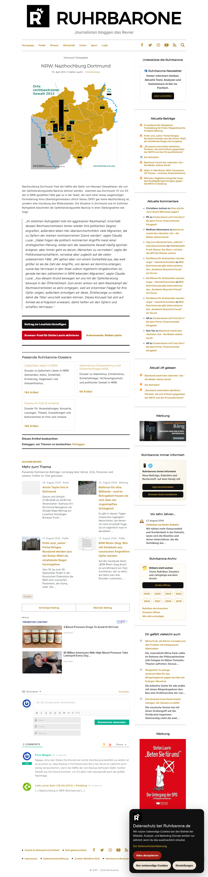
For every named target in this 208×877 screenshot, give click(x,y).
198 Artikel (31, 426)
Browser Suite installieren (162, 494)
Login (105, 45)
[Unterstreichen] (46, 713)
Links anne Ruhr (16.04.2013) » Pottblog (61, 785)
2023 (179, 593)
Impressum (31, 858)
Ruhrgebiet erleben (76, 850)
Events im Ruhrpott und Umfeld (42, 850)
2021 (157, 601)
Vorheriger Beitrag (49, 607)
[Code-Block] (68, 713)
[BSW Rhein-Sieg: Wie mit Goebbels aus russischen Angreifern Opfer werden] (87, 543)
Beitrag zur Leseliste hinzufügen (45, 324)
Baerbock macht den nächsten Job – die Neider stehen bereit (164, 163)
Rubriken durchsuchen (155, 608)
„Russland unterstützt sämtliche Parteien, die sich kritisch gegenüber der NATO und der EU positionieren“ (164, 149)
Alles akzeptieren (147, 855)
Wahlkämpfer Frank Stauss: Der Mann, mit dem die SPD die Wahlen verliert (165, 249)
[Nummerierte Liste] (55, 713)
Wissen (54, 45)
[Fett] (37, 713)
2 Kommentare (92, 72)
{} (73, 712)
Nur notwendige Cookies (152, 865)
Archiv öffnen (163, 585)
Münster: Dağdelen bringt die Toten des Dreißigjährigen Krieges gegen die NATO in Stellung (163, 181)
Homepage (28, 45)
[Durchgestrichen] (50, 713)
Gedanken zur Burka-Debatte (162, 524)
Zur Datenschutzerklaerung (150, 846)
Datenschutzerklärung (55, 858)
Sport (94, 45)
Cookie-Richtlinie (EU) (87, 858)
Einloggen (78, 444)
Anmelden (123, 691)
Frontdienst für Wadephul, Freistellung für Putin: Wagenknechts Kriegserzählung (164, 128)
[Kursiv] (41, 713)
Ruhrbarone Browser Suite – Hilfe (124, 858)
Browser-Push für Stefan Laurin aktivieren (52, 335)
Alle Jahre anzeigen (153, 616)
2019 (179, 601)
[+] (78, 712)
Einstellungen (184, 865)
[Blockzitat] (64, 713)
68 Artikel (85, 391)
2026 (147, 593)
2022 (147, 601)
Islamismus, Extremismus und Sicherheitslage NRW (100, 367)
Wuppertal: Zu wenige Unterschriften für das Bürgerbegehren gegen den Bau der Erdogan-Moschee (165, 675)
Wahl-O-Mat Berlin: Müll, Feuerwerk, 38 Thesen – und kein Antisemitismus (164, 171)
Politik (42, 45)
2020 (168, 601)
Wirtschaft (69, 45)
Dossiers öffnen (151, 612)
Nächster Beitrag (102, 607)
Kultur (82, 45)
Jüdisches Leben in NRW (41, 365)
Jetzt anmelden (162, 95)
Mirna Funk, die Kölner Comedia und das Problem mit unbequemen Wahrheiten (165, 645)
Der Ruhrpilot (151, 157)
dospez (28, 596)
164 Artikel (31, 392)
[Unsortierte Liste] (59, 713)
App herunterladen (163, 486)
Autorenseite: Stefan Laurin (104, 335)
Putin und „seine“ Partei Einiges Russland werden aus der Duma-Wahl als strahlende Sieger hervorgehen (165, 138)
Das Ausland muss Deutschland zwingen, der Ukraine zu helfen (163, 701)
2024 (168, 593)
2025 (158, 593)
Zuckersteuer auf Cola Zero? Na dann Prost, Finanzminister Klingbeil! (165, 221)
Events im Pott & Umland (41, 403)
